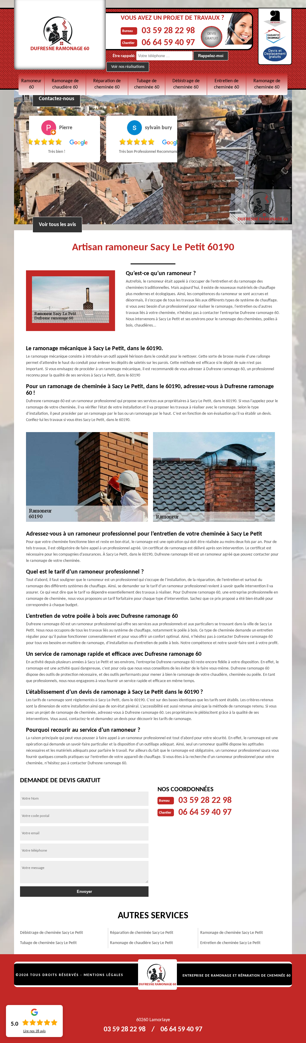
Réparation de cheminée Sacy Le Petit (141, 933)
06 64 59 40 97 (168, 43)
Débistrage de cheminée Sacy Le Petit (51, 933)
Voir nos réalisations (127, 67)
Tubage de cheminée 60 (146, 84)
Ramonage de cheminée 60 (266, 84)
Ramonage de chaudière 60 (65, 84)
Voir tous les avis (57, 225)
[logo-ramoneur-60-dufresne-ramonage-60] (157, 974)
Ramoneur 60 (31, 84)
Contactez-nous (56, 99)
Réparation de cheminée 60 (107, 84)
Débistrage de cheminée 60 (186, 84)
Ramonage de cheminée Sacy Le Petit (231, 933)
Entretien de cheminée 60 (226, 84)
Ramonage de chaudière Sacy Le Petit (141, 943)
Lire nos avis (34, 1031)
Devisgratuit (211, 36)
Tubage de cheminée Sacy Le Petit (48, 943)
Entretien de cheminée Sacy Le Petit (230, 943)
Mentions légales (103, 975)
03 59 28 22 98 (168, 31)
